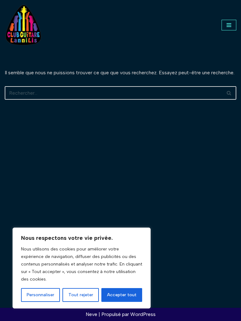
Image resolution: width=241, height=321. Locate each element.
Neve (91, 314)
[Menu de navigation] (229, 25)
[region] (82, 268)
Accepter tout (122, 294)
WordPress (143, 314)
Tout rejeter (80, 294)
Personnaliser (40, 294)
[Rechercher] (229, 93)
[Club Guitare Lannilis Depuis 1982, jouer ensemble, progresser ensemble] (23, 24)
